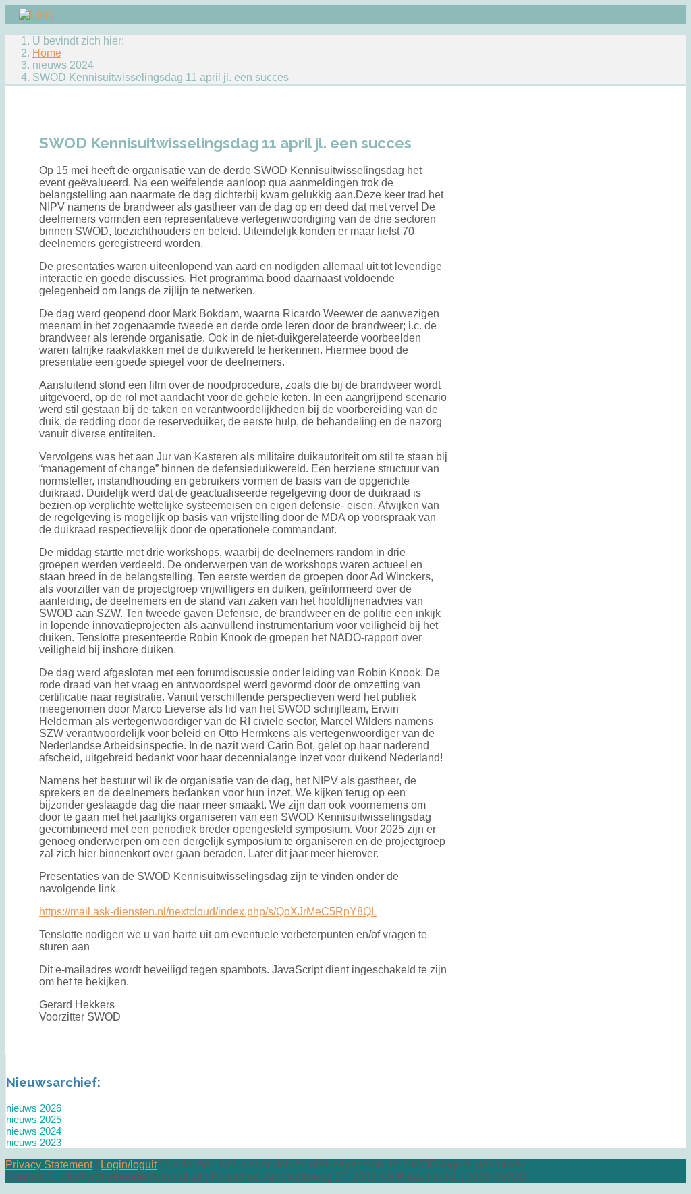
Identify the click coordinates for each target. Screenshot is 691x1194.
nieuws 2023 (33, 1142)
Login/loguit (129, 1164)
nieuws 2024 (33, 1131)
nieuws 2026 (33, 1108)
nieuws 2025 (33, 1119)
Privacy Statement (48, 1164)
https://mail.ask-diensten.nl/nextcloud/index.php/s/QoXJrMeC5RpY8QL (208, 911)
